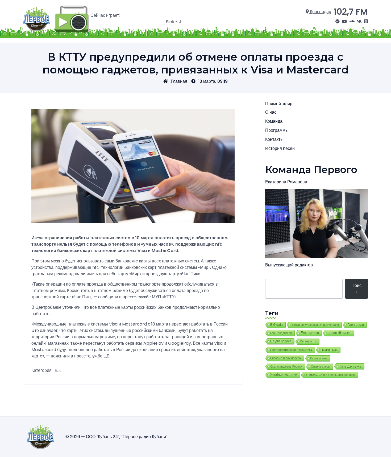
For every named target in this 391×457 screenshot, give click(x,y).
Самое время (318, 358)
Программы (277, 130)
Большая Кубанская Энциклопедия (315, 324)
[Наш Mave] (352, 21)
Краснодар (320, 12)
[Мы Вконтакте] (359, 21)
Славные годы (320, 366)
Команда (273, 121)
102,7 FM (351, 12)
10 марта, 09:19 (213, 81)
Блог (59, 370)
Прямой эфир (278, 104)
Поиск (356, 288)
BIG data (276, 325)
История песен (280, 148)
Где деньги (356, 325)
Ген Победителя (281, 333)
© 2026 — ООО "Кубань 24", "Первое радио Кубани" (116, 437)
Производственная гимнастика (291, 349)
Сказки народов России (286, 366)
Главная (179, 81)
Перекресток (308, 341)
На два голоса (281, 341)
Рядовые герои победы (285, 358)
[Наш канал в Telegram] (337, 21)
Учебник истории (283, 375)
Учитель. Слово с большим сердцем (330, 374)
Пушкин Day (329, 349)
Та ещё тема (350, 366)
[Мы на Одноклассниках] (366, 21)
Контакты (274, 139)
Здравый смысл (339, 333)
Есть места (310, 333)
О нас (270, 112)
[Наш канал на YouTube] (344, 21)
